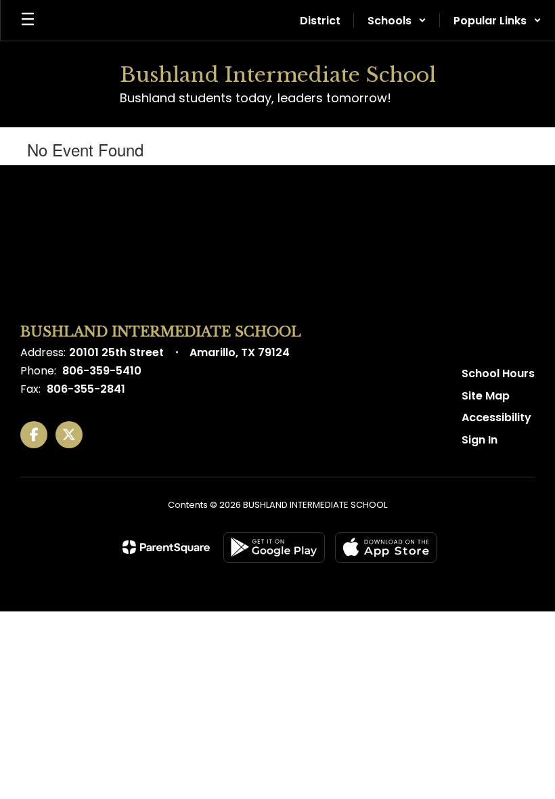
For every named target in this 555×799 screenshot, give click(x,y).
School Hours (498, 373)
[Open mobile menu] (28, 20)
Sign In (479, 440)
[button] (397, 20)
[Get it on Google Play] (274, 547)
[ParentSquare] (166, 547)
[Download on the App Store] (386, 547)
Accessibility (496, 417)
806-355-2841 (86, 389)
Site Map (486, 396)
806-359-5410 (101, 371)
